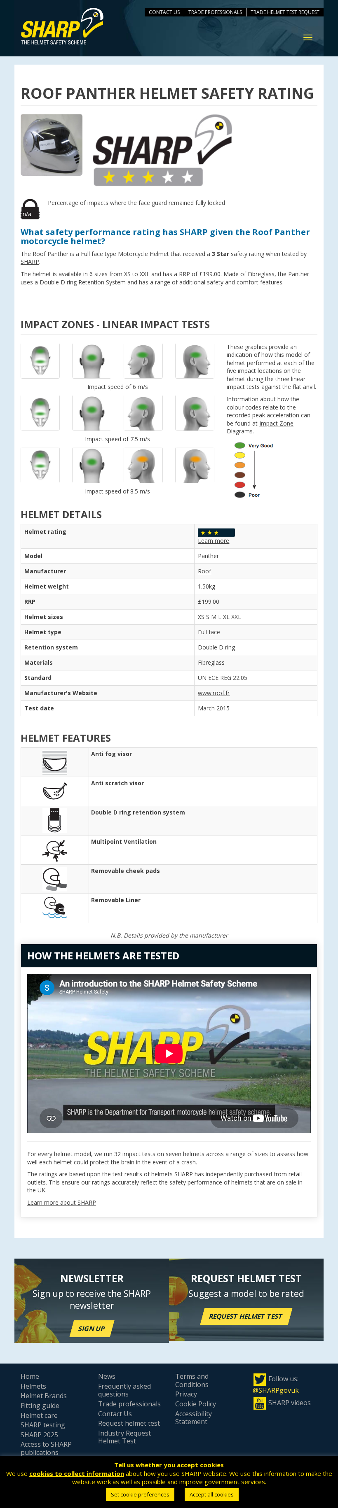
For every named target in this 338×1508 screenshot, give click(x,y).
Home (30, 1376)
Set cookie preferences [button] (140, 1494)
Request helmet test (246, 1316)
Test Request (302, 12)
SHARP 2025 (39, 1434)
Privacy (186, 1394)
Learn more (213, 541)
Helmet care (39, 1415)
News (106, 1376)
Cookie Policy (195, 1403)
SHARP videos (289, 1402)
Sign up (91, 1328)
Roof (204, 571)
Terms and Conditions (192, 1380)
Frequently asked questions (124, 1390)
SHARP (30, 261)
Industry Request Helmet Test (124, 1437)
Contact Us (164, 12)
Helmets (33, 1386)
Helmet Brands (44, 1395)
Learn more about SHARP (61, 1202)
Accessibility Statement (193, 1418)
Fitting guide (40, 1405)
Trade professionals (129, 1403)
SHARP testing (43, 1424)
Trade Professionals (215, 12)
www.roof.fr (214, 693)
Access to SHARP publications (46, 1448)
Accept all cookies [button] (212, 1494)
